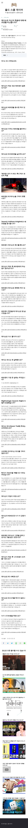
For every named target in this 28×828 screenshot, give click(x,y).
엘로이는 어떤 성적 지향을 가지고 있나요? (13, 720)
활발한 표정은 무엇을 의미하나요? (11, 654)
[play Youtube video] (14, 185)
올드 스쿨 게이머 (14, 9)
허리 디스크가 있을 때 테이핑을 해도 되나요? (14, 777)
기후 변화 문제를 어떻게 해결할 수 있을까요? (14, 798)
